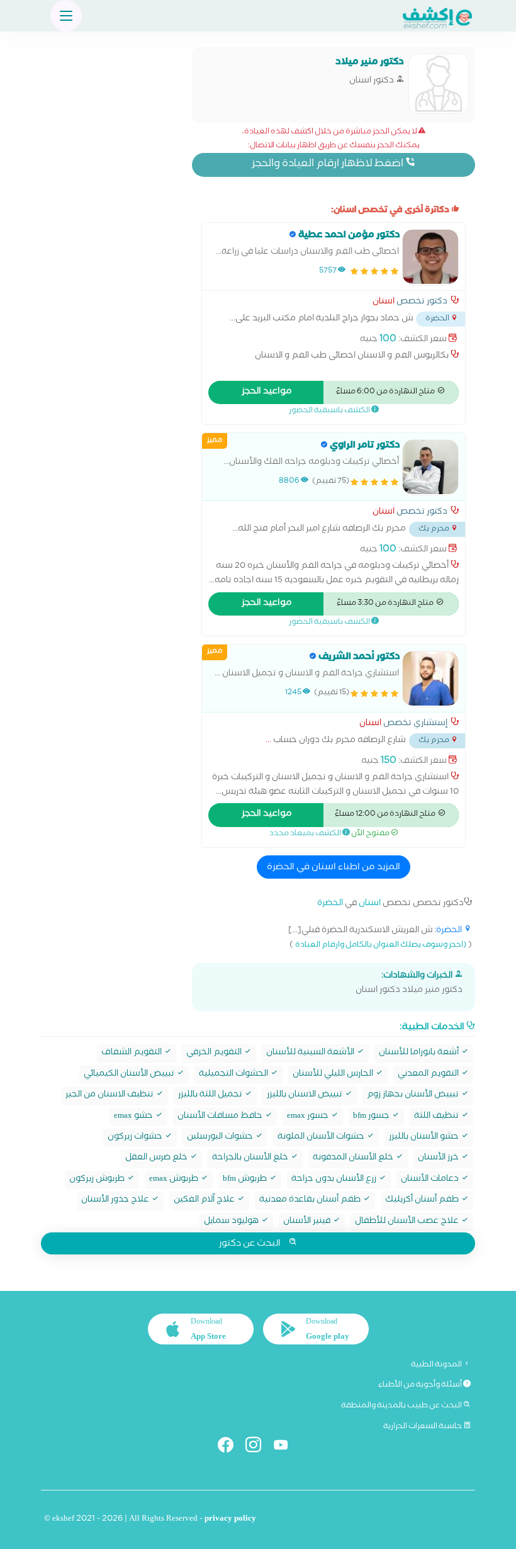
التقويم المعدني (429, 1074)
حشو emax (134, 1117)
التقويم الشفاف (132, 1053)
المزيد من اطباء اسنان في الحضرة (333, 868)
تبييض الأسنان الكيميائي (130, 1074)
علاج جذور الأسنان (116, 1200)
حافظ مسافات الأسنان (220, 1117)
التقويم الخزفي (215, 1053)
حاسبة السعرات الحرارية (423, 1427)
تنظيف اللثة (437, 1117)
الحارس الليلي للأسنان (334, 1074)
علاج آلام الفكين (205, 1200)
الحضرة (330, 904)
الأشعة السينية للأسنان (311, 1053)
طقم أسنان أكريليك (423, 1200)
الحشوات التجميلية (234, 1074)
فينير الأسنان (307, 1222)
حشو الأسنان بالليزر (425, 1137)
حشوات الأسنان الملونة (322, 1137)
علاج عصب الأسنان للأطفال (408, 1222)
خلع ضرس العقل (157, 1158)
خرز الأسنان (439, 1158)
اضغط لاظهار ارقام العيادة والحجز (328, 164)
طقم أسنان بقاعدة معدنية (310, 1200)
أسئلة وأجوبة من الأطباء (420, 1385)
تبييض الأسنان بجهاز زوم (414, 1095)
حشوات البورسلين (221, 1137)
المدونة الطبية (437, 1365)
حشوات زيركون (136, 1137)
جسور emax (308, 1117)
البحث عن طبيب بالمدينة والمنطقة (402, 1406)
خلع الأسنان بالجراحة (251, 1158)
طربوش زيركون (97, 1180)
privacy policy (230, 1519)
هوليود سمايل (232, 1222)
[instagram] (258, 1447)
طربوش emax (174, 1180)
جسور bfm (372, 1117)
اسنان (384, 303)
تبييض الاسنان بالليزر (305, 1095)
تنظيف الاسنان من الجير (110, 1095)
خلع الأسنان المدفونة (354, 1158)
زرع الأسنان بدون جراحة (334, 1180)
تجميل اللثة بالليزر (211, 1095)
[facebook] (231, 1447)
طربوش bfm (246, 1180)
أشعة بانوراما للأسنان (420, 1053)
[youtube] (286, 1447)
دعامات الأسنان (431, 1180)
